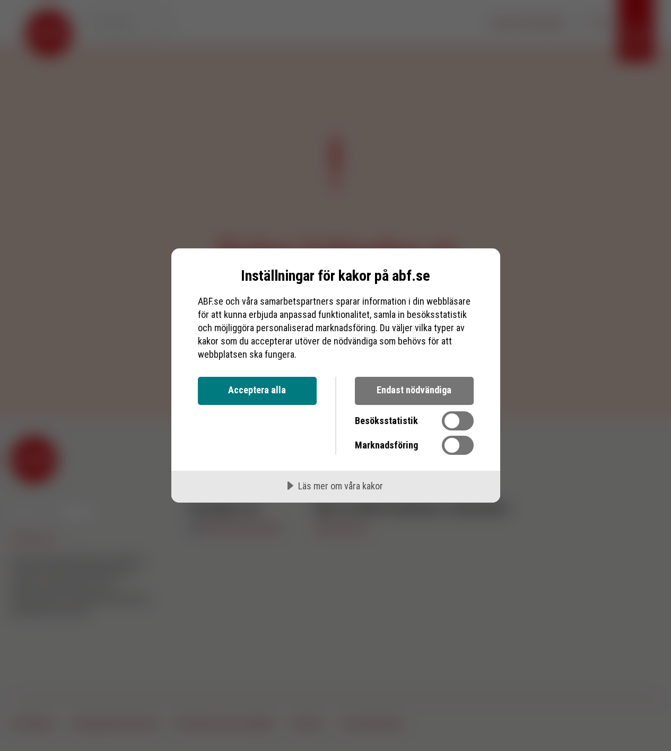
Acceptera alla (257, 389)
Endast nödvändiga (414, 389)
